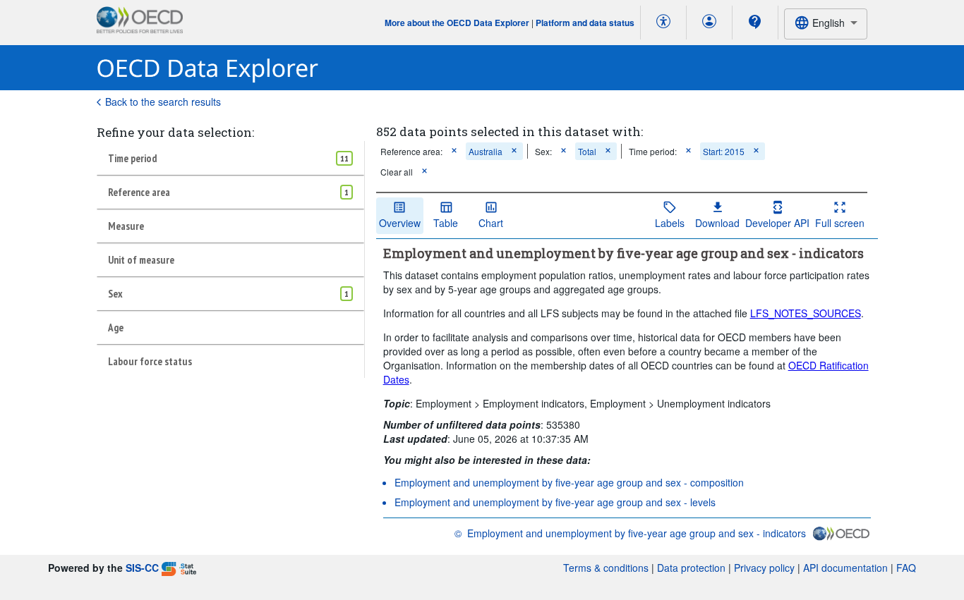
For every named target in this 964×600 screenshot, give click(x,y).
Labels (670, 223)
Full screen (839, 223)
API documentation (845, 568)
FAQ (906, 568)
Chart (490, 223)
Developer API (777, 223)
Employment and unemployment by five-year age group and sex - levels (555, 502)
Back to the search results (163, 101)
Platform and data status (585, 22)
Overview (400, 223)
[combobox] (825, 23)
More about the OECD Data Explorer (457, 22)
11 (344, 158)
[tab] (230, 158)
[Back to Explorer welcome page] (208, 68)
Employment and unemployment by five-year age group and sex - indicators (636, 533)
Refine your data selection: (175, 132)
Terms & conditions (606, 568)
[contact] (755, 22)
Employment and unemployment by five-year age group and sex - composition (569, 482)
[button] (454, 151)
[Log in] (709, 22)
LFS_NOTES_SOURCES (805, 313)
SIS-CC (142, 568)
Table (445, 223)
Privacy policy (764, 568)
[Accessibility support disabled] (663, 22)
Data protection (691, 568)
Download (717, 223)
